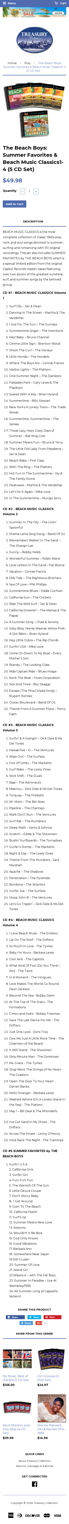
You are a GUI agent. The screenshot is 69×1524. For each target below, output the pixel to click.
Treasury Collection (46, 1502)
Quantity (10, 191)
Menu (11, 3)
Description (33, 221)
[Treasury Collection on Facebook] (34, 1483)
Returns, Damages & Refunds (34, 1466)
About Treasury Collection (34, 1460)
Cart (62, 3)
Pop (27, 63)
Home (12, 63)
